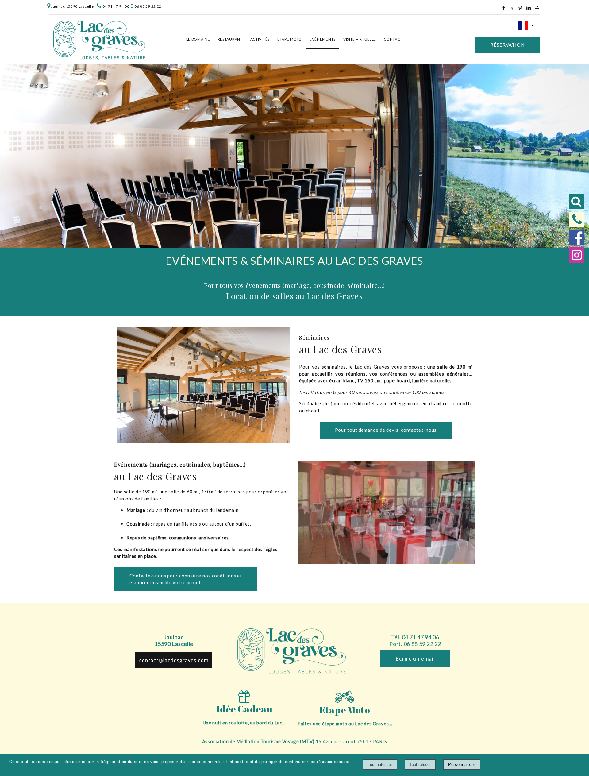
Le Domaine (198, 39)
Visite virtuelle (359, 39)
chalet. (313, 410)
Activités (260, 39)
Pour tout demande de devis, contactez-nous (386, 430)
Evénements (323, 39)
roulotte (462, 403)
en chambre (435, 403)
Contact (393, 39)
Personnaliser (461, 764)
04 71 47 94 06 (116, 6)
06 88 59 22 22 (148, 6)
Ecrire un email (415, 658)
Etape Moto (289, 39)
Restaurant (230, 39)
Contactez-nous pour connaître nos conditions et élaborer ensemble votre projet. (185, 579)
